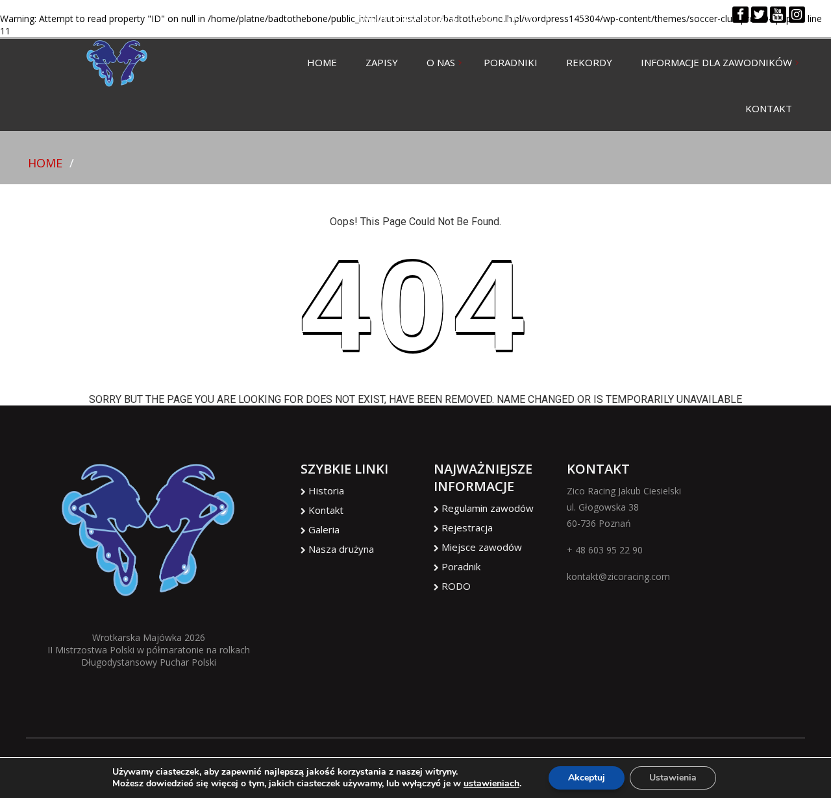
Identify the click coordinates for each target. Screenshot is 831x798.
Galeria (324, 529)
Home (322, 62)
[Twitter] (759, 15)
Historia (326, 490)
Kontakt (768, 108)
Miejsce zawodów (481, 546)
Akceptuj (586, 777)
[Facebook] (740, 15)
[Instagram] (797, 15)
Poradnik (460, 566)
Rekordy (589, 62)
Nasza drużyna (341, 548)
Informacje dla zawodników (716, 62)
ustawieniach (491, 784)
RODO (456, 585)
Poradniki (511, 62)
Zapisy (382, 62)
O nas (441, 62)
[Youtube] (778, 15)
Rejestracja (467, 527)
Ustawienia (673, 777)
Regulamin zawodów (487, 508)
